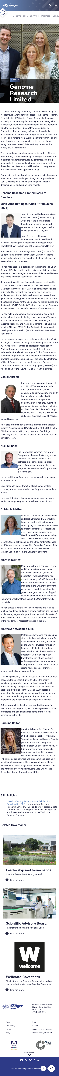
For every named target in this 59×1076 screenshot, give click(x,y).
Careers (35, 1026)
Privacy (8, 1029)
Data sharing (10, 1026)
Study (8, 1033)
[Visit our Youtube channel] (21, 1061)
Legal (34, 1022)
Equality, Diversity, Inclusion (42, 1029)
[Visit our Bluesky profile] (30, 1061)
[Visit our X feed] (26, 1061)
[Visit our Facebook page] (34, 1061)
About (8, 1022)
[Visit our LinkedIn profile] (37, 1061)
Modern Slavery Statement (42, 1033)
